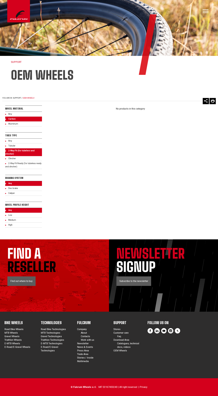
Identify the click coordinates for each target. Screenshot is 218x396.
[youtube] (164, 330)
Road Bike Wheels (13, 329)
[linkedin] (157, 330)
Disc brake (13, 188)
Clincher (12, 158)
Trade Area (82, 354)
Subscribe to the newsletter (133, 281)
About (84, 332)
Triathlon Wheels (13, 339)
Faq (119, 336)
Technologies (51, 323)
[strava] (177, 330)
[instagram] (170, 330)
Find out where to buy (21, 281)
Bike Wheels (13, 323)
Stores (116, 329)
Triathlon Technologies (52, 339)
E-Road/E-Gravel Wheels (17, 347)
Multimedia (83, 361)
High (10, 225)
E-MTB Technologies (51, 343)
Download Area (121, 339)
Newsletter (83, 343)
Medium (12, 220)
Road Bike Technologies (53, 329)
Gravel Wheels (11, 336)
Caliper (11, 193)
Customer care (121, 332)
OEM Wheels (28, 98)
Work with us (87, 339)
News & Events (85, 347)
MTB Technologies (50, 332)
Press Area (83, 350)
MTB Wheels (11, 332)
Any (10, 114)
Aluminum (13, 124)
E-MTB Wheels (12, 343)
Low (10, 215)
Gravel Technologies (51, 336)
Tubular (11, 145)
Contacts (85, 336)
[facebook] (150, 330)
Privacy (143, 387)
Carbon (12, 119)
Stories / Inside (85, 357)
